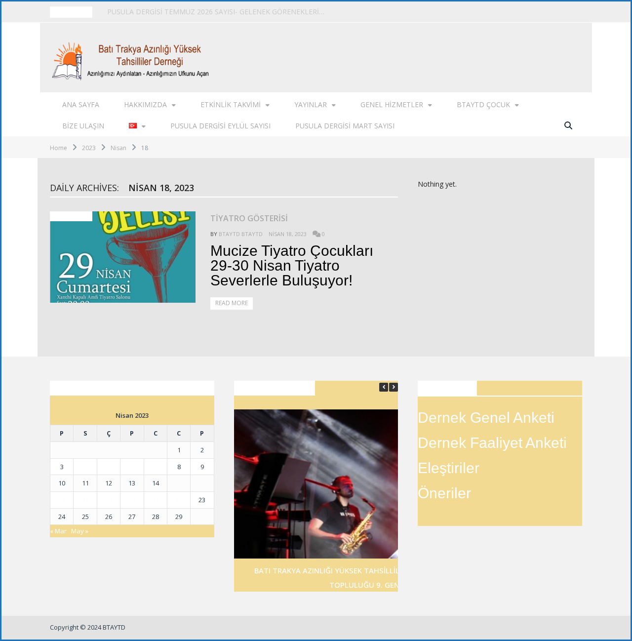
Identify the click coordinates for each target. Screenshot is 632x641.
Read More (231, 303)
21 (155, 499)
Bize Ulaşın (83, 125)
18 (85, 499)
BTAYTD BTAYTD (241, 234)
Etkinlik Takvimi (230, 104)
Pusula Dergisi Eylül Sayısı (220, 125)
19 (108, 499)
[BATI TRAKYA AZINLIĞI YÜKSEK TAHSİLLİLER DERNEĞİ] (133, 57)
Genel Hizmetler (391, 104)
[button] (393, 387)
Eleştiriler (448, 468)
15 (178, 483)
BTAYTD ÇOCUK (483, 104)
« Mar (58, 530)
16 (201, 483)
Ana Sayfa (80, 104)
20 (131, 499)
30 (201, 516)
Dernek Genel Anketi (486, 417)
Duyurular (71, 216)
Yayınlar (310, 104)
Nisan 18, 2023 (288, 234)
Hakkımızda (145, 104)
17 (61, 499)
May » (79, 530)
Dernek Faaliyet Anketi (492, 443)
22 (178, 499)
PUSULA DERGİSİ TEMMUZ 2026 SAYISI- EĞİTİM (185, 11)
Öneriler (444, 493)
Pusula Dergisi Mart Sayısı (345, 125)
